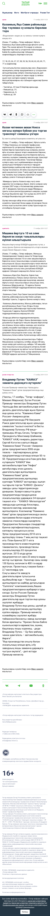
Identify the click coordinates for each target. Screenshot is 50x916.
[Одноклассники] (16, 114)
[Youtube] (31, 685)
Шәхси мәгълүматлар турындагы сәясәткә (28, 903)
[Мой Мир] (28, 114)
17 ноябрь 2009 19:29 (40, 19)
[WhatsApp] (22, 114)
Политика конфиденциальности (13, 892)
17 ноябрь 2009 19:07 (40, 122)
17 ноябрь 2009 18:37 (40, 228)
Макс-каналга (37, 103)
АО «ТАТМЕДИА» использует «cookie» (15, 882)
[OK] (43, 685)
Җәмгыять (5, 228)
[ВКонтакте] (4, 114)
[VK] (7, 686)
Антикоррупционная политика (13, 878)
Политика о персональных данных (14, 874)
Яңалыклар (7, 13)
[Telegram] (10, 114)
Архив (4, 19)
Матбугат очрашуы (29, 13)
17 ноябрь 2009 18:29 (40, 375)
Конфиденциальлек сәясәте (13, 905)
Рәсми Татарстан (8, 375)
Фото (16, 13)
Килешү (25, 912)
